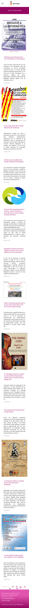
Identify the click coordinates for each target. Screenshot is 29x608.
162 (24, 587)
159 (13, 587)
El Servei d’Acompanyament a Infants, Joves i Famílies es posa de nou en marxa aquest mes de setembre (14, 212)
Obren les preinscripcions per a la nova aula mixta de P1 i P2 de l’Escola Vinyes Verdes (14, 305)
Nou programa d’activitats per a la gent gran (14, 411)
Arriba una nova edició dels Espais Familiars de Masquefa (14, 161)
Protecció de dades (6, 600)
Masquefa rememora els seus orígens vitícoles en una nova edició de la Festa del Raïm (14, 250)
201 (17, 588)
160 (17, 587)
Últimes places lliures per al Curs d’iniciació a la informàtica (14, 58)
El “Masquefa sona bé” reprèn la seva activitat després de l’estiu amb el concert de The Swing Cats (14, 376)
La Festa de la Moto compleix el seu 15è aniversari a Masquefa (14, 482)
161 (21, 587)
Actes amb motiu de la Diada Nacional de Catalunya (13, 127)
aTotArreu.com (20, 604)
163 (10, 588)
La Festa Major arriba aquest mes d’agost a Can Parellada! (14, 556)
